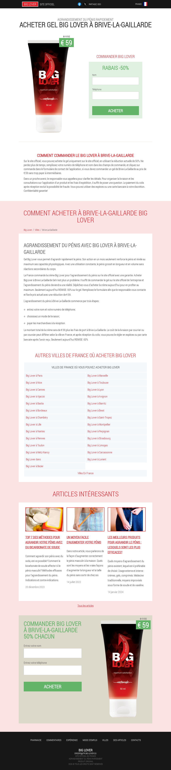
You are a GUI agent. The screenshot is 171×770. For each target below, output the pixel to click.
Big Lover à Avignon (98, 396)
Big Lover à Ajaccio (35, 396)
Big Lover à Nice (34, 382)
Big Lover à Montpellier (99, 424)
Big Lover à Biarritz (97, 403)
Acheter (115, 110)
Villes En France (86, 473)
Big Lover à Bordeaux (36, 410)
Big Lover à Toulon (35, 445)
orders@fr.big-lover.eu (85, 753)
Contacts (136, 740)
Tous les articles (85, 605)
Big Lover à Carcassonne (100, 452)
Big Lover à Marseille (98, 375)
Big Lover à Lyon (96, 389)
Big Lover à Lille (33, 424)
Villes (105, 740)
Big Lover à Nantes (35, 431)
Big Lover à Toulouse (98, 382)
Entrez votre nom (32, 645)
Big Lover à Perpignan (98, 431)
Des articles (119, 740)
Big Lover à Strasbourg (99, 438)
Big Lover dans (33, 459)
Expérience (72, 740)
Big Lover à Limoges (98, 445)
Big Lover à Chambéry (37, 417)
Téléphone (96, 89)
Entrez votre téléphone (35, 662)
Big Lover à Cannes (35, 389)
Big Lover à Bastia (35, 403)
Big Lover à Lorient (97, 459)
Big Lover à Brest (96, 410)
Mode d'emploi (90, 740)
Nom (94, 75)
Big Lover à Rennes (35, 438)
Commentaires (53, 740)
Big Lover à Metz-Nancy (37, 452)
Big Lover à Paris (34, 375)
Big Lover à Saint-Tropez (100, 417)
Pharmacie (35, 740)
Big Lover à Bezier (34, 466)
